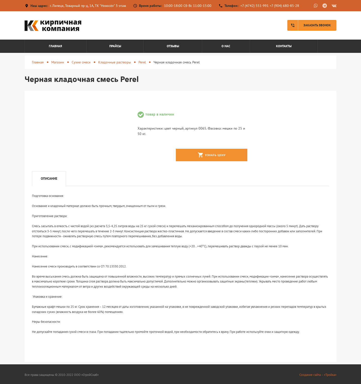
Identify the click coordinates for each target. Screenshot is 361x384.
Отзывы (173, 46)
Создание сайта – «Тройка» (317, 375)
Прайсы (115, 46)
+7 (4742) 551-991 (254, 5)
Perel (142, 62)
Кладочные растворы (114, 62)
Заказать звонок (311, 25)
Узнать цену (212, 155)
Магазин (57, 62)
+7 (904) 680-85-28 (284, 5)
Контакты (284, 46)
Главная (55, 46)
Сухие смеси (81, 62)
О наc (226, 46)
